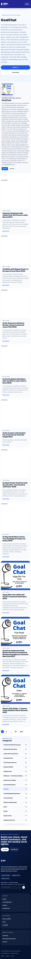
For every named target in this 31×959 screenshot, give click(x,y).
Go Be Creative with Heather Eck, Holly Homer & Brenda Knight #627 (14, 435)
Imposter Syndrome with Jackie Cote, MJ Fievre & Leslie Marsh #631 (15, 215)
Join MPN (4, 849)
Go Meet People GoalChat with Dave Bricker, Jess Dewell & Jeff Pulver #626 (15, 485)
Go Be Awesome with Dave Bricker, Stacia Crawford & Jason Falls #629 (13, 325)
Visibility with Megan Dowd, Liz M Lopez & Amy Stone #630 (15, 270)
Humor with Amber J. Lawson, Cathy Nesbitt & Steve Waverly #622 (15, 710)
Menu (27, 4)
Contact (5, 941)
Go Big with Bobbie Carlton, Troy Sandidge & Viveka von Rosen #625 (14, 539)
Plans (4, 922)
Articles (5, 905)
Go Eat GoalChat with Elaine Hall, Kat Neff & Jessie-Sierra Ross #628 (14, 381)
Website (15, 67)
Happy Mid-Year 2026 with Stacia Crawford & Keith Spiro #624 (15, 597)
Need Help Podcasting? (9, 938)
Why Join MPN (7, 919)
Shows (4, 899)
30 (16, 731)
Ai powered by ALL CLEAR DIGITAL (9, 953)
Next (21, 731)
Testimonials (6, 908)
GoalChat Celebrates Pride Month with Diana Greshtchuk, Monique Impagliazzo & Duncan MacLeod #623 (15, 653)
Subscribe (15, 72)
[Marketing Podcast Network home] (5, 4)
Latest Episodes (7, 902)
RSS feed (12, 168)
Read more (6, 231)
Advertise (14, 849)
